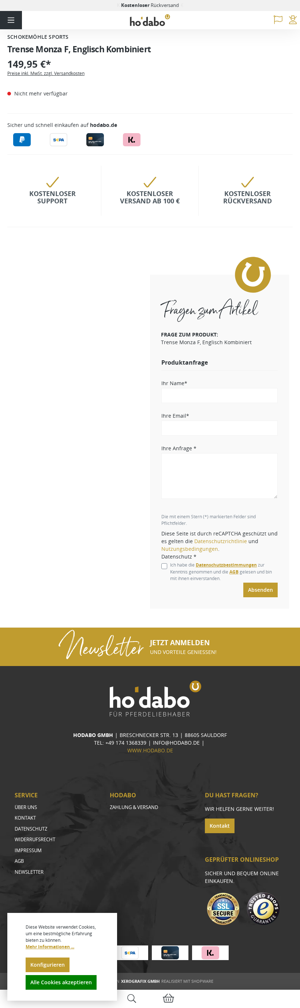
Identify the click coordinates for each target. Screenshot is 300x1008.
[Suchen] (131, 999)
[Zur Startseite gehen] (150, 20)
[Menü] (11, 20)
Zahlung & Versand (134, 807)
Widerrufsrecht (35, 839)
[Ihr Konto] (293, 20)
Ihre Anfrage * (178, 448)
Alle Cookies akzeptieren (61, 982)
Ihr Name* (174, 383)
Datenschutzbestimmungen (226, 565)
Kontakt (25, 818)
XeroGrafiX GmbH (140, 981)
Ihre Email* (175, 415)
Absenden (260, 589)
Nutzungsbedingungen (189, 548)
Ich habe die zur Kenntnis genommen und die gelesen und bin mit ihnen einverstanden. (221, 572)
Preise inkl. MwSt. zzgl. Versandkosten (46, 73)
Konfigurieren (47, 964)
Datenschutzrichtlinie (220, 541)
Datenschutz (31, 828)
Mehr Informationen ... (50, 947)
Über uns (26, 807)
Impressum (28, 850)
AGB (234, 572)
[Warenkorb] (168, 999)
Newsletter (29, 872)
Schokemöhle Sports (38, 36)
